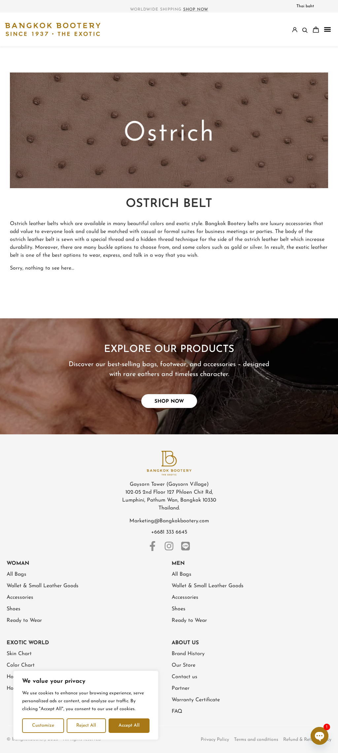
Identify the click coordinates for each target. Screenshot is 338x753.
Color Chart (21, 665)
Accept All (129, 725)
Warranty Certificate (196, 700)
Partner (180, 688)
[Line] (185, 546)
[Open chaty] (319, 736)
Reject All (86, 725)
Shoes (13, 609)
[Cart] (316, 29)
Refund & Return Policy (307, 739)
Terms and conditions (256, 739)
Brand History (188, 653)
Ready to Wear (24, 620)
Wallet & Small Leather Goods (43, 586)
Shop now (195, 10)
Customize (43, 725)
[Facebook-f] (152, 546)
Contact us (184, 677)
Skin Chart (19, 653)
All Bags (16, 574)
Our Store (183, 665)
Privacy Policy (215, 739)
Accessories (20, 597)
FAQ (177, 711)
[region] (85, 705)
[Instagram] (169, 546)
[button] (327, 29)
